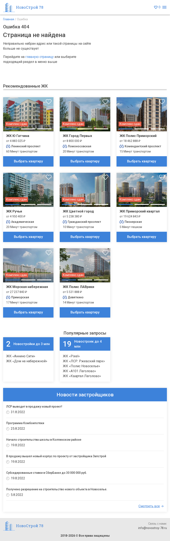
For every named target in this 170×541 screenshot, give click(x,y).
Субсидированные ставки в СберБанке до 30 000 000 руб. (46, 472)
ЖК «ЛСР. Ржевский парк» (84, 361)
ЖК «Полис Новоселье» (81, 366)
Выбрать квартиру (28, 161)
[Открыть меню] (164, 7)
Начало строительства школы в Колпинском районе (43, 439)
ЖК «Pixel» (71, 356)
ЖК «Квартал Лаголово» (82, 376)
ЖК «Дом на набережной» (26, 361)
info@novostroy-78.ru (152, 528)
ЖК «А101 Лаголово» (79, 371)
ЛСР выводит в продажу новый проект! (34, 406)
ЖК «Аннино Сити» (20, 356)
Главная (8, 19)
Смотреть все (149, 506)
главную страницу (39, 57)
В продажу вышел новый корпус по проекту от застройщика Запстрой (56, 456)
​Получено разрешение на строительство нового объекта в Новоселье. (56, 489)
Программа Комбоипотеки (25, 423)
